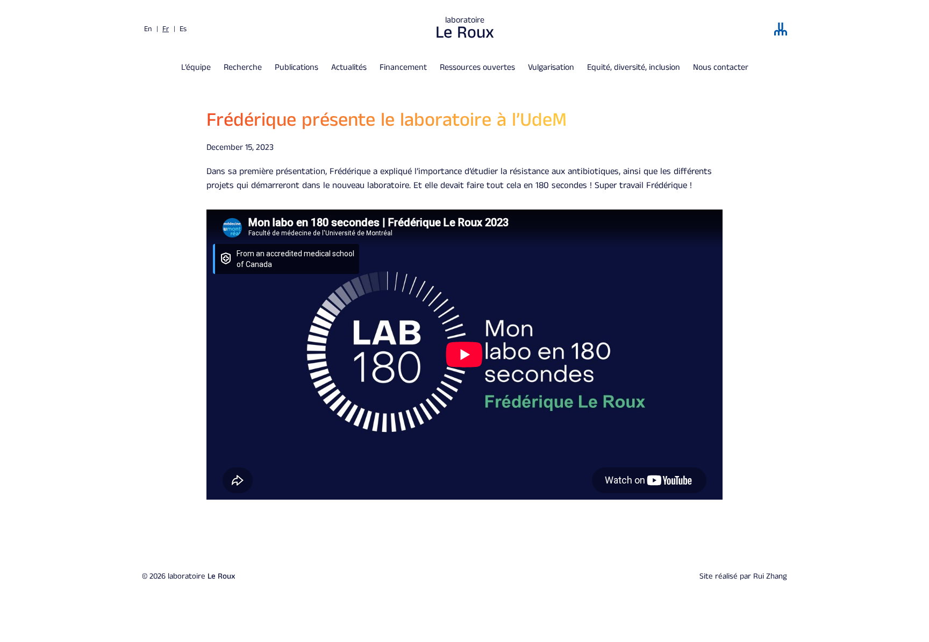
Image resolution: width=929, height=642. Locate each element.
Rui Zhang (770, 576)
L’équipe (196, 67)
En (148, 29)
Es (183, 29)
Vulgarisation (551, 67)
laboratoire (464, 29)
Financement (403, 67)
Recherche (243, 67)
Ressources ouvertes (477, 67)
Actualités (349, 67)
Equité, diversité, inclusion (633, 67)
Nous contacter (720, 67)
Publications (296, 67)
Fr (165, 29)
